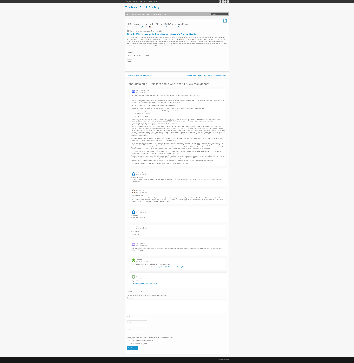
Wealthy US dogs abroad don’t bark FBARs (140, 75)
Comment (130, 298)
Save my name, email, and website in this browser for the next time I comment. (150, 338)
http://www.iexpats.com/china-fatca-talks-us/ (144, 283)
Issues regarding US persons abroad (166, 27)
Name (129, 316)
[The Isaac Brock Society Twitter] (228, 1)
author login (157, 14)
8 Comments (180, 27)
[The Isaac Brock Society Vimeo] (225, 1)
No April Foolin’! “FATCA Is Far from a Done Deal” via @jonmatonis (206, 75)
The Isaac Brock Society (142, 7)
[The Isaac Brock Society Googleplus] (220, 1)
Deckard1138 (145, 27)
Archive (166, 14)
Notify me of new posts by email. (138, 344)
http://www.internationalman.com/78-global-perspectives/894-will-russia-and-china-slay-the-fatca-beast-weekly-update (165, 267)
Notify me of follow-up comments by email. (141, 340)
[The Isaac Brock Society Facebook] (223, 1)
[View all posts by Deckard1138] (150, 27)
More (128, 49)
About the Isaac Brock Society (140, 14)
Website (129, 329)
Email (129, 323)
